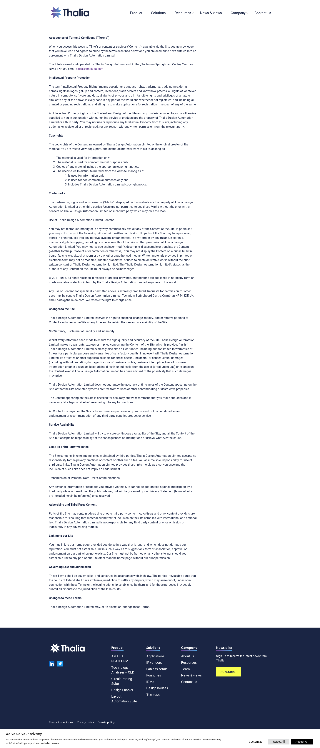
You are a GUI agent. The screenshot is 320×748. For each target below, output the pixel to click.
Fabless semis (156, 669)
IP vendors (154, 662)
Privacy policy (85, 722)
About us (187, 656)
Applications (155, 656)
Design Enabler (122, 690)
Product (136, 12)
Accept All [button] (302, 741)
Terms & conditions (61, 722)
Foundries (153, 675)
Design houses (157, 688)
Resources (183, 12)
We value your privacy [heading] (24, 734)
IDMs (150, 681)
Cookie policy (106, 722)
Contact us (262, 12)
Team (185, 669)
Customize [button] (255, 741)
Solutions (158, 12)
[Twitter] (60, 664)
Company (238, 12)
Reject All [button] (279, 741)
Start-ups (153, 694)
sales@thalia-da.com (89, 69)
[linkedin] (51, 664)
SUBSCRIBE (228, 672)
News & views (211, 12)
